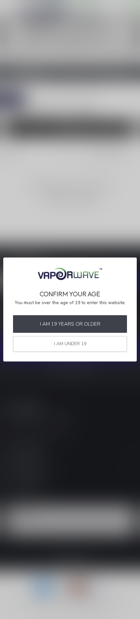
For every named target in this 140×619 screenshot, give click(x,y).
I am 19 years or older (70, 323)
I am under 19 (70, 344)
